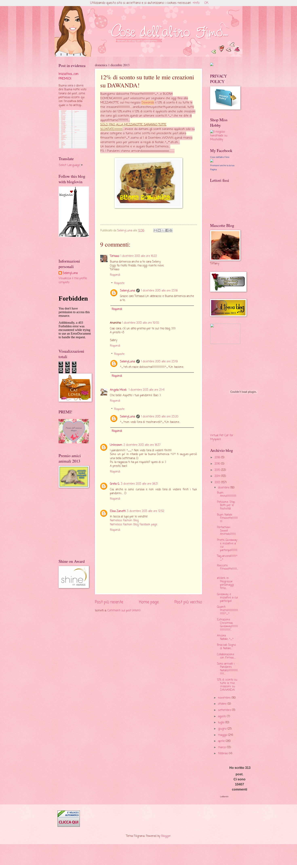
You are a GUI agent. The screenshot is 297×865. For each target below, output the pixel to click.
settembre (225, 710)
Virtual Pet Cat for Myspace (221, 437)
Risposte (119, 283)
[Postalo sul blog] (159, 230)
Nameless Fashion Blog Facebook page (133, 524)
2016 (218, 464)
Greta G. (115, 484)
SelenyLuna (127, 291)
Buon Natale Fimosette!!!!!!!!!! (227, 518)
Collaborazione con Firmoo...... (226, 656)
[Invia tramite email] (155, 230)
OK (206, 3)
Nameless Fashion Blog (124, 520)
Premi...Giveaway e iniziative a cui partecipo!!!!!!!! (227, 545)
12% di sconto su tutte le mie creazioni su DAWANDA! (227, 685)
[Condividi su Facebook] (167, 230)
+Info (196, 3)
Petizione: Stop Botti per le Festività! (226, 505)
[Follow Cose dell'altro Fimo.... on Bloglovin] (74, 236)
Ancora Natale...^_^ (225, 637)
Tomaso (114, 256)
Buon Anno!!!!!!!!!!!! (226, 494)
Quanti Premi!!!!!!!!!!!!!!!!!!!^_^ (227, 610)
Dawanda (147, 102)
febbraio (223, 753)
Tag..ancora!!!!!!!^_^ (227, 558)
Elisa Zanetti (118, 511)
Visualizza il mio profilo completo (73, 280)
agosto (222, 716)
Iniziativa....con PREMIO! (68, 76)
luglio (221, 722)
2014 (218, 476)
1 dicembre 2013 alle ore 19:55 (140, 323)
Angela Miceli (118, 390)
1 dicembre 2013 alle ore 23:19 (159, 362)
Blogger (166, 836)
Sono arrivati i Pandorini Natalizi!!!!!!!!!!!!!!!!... (227, 669)
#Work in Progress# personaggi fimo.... (225, 583)
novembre (225, 698)
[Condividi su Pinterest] (171, 230)
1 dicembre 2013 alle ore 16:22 (138, 256)
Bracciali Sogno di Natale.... (226, 647)
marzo (222, 747)
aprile (222, 741)
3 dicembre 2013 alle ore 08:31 (139, 484)
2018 (218, 457)
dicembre (224, 488)
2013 (218, 482)
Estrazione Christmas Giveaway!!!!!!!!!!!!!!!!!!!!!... (227, 625)
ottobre (222, 704)
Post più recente (109, 602)
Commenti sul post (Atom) (124, 611)
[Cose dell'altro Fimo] (211, 162)
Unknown (116, 445)
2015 (218, 470)
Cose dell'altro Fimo (219, 157)
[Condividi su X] (163, 230)
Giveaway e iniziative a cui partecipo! (227, 597)
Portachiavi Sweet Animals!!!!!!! (226, 530)
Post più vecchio (188, 602)
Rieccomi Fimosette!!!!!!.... (227, 569)
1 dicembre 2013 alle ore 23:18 (159, 291)
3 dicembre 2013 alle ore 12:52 (145, 511)
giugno (222, 729)
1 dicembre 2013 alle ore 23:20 (159, 417)
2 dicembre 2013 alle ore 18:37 (142, 445)
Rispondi (115, 275)
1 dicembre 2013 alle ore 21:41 (146, 390)
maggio (223, 735)
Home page (149, 602)
